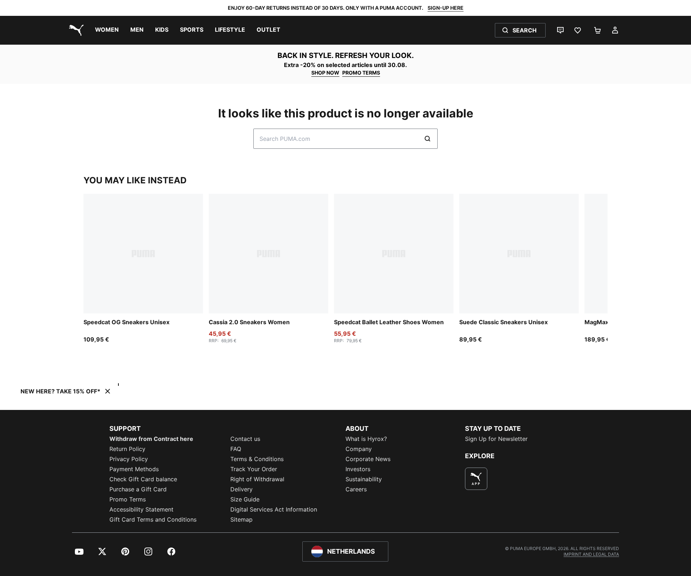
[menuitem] (107, 30)
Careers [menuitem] (356, 489)
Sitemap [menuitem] (241, 519)
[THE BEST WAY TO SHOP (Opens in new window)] (476, 479)
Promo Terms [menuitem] (127, 499)
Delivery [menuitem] (241, 489)
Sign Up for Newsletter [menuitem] (496, 438)
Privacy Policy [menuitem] (128, 459)
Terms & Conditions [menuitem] (257, 459)
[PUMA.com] (75, 30)
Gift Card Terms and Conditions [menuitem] (153, 519)
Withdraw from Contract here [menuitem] (151, 438)
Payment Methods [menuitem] (134, 469)
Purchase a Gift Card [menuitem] (138, 489)
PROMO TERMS (361, 73)
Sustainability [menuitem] (364, 479)
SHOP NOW (325, 73)
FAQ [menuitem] (235, 448)
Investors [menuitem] (358, 469)
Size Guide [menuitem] (244, 499)
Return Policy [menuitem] (127, 448)
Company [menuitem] (359, 448)
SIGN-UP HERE (446, 8)
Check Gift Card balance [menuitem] (143, 479)
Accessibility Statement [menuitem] (141, 509)
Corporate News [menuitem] (368, 459)
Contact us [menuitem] (245, 438)
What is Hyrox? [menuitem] (366, 438)
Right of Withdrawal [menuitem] (257, 479)
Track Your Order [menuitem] (253, 469)
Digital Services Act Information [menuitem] (273, 509)
